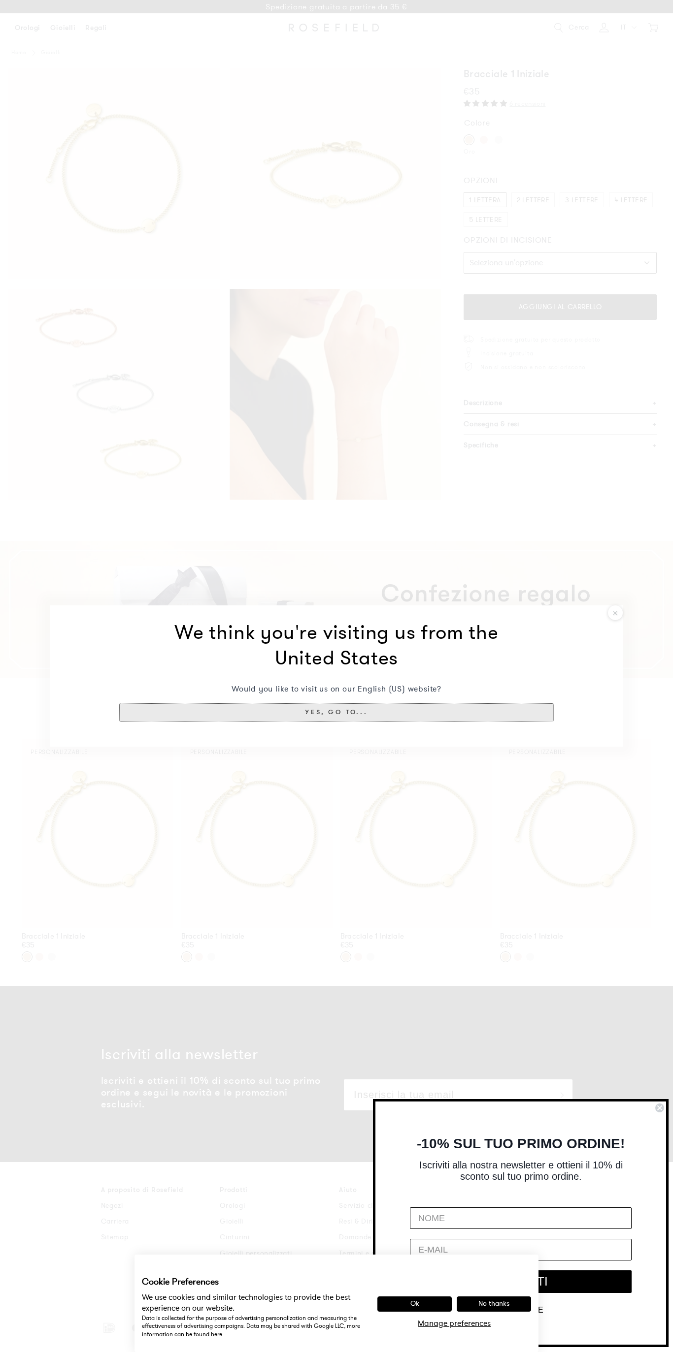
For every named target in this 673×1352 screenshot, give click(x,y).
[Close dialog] (660, 1108)
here (216, 1334)
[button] (337, 712)
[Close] (615, 612)
